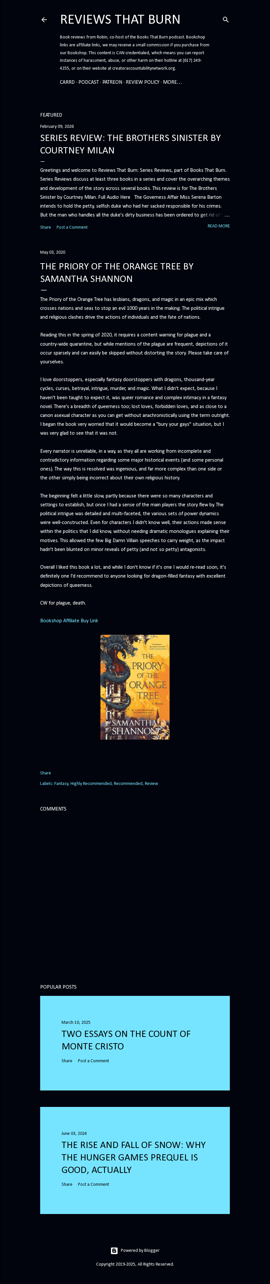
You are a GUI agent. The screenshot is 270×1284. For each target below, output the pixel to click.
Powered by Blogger (140, 1250)
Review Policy (142, 82)
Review (151, 783)
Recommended (128, 783)
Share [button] (45, 227)
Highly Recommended (91, 783)
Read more (219, 226)
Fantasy (61, 783)
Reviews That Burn (120, 20)
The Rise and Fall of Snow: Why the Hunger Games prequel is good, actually (134, 1158)
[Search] (226, 19)
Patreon (112, 82)
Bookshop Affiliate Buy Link (69, 621)
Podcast (88, 82)
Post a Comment (72, 227)
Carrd (67, 82)
